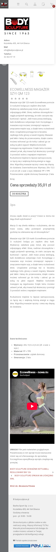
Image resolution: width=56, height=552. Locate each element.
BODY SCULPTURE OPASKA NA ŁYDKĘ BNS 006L (31, 477)
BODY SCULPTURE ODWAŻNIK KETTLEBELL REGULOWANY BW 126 (29, 470)
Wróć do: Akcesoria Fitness (22, 486)
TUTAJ (45, 525)
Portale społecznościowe (26, 540)
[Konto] (35, 4)
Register (43, 4)
